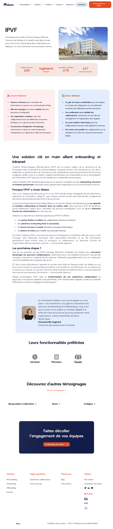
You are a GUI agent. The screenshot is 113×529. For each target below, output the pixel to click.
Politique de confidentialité (86, 523)
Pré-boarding (12, 480)
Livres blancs (66, 484)
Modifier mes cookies (56, 523)
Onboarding (11, 484)
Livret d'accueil (36, 484)
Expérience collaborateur (40, 480)
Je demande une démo (56, 444)
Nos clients (88, 480)
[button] (24, 4)
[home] (9, 4)
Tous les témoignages (56, 390)
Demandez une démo (93, 484)
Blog (63, 480)
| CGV (69, 523)
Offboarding (11, 488)
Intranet (10, 492)
